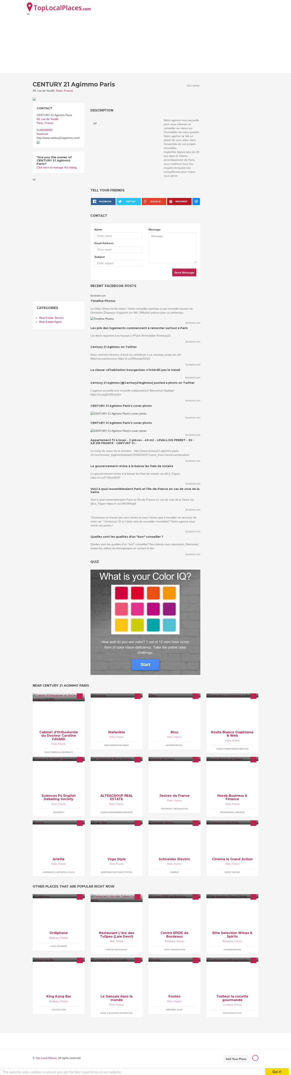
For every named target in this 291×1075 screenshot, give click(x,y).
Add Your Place (236, 1059)
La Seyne (228, 1004)
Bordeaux (54, 938)
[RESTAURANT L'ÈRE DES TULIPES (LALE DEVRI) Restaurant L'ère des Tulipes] (117, 898)
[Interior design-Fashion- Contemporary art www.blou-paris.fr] (174, 695)
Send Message (184, 272)
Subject (99, 256)
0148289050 (44, 129)
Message (154, 229)
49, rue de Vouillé (47, 119)
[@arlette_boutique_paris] (59, 822)
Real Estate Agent (50, 321)
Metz (112, 941)
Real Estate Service (51, 317)
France (68, 90)
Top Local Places (46, 1058)
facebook (42, 133)
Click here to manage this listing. (57, 167)
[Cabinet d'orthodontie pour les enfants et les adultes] (59, 697)
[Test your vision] (145, 622)
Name (98, 229)
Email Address (104, 243)
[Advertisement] (145, 43)
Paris (59, 90)
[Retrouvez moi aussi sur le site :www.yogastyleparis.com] (117, 822)
